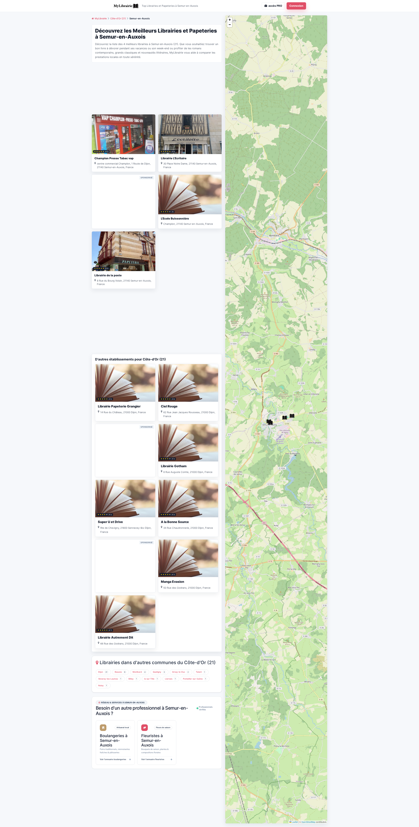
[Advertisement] (157, 88)
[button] (284, 417)
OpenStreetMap (308, 821)
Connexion (296, 5)
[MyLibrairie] (126, 6)
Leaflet (294, 821)
